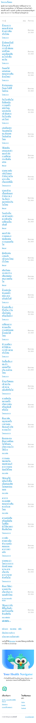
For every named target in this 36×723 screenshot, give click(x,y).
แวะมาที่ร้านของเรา (7, 707)
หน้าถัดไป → (6, 621)
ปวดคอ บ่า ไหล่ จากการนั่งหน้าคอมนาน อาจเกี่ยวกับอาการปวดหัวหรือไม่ (7, 569)
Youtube (23, 705)
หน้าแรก (5, 629)
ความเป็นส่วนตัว (29, 717)
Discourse (12, 641)
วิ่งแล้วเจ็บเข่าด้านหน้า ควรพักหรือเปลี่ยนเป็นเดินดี (7, 219)
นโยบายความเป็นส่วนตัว (10, 636)
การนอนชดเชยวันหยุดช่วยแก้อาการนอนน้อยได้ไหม (7, 464)
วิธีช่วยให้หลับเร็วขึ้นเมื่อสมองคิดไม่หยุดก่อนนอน (7, 484)
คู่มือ (20, 629)
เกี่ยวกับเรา (5, 704)
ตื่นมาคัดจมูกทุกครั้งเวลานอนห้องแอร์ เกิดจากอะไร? (7, 424)
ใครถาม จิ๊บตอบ (6, 2)
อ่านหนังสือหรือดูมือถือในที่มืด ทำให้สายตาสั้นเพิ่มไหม (7, 523)
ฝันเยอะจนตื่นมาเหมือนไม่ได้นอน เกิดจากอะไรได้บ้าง (8, 444)
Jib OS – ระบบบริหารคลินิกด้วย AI (9, 700)
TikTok (23, 702)
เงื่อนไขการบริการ (8, 633)
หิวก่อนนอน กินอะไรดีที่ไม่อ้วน (7, 88)
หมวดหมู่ (13, 629)
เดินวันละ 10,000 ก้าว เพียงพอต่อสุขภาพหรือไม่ (7, 275)
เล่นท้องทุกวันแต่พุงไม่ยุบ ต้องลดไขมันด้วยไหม (7, 133)
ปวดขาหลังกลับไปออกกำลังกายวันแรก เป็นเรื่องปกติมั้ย (7, 176)
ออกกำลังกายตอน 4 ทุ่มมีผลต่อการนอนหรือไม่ (7, 238)
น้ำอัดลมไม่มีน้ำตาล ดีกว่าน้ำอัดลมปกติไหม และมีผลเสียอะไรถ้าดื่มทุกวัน (7, 51)
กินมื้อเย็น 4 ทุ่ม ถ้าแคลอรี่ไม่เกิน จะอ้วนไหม (7, 367)
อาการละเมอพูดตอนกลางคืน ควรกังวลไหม (8, 503)
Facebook (23, 708)
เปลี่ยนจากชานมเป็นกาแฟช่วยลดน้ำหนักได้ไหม (8, 330)
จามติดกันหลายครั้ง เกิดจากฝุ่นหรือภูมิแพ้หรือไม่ (7, 404)
